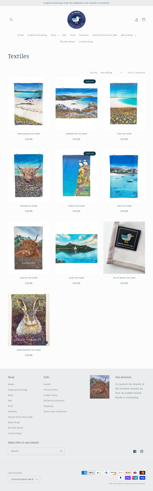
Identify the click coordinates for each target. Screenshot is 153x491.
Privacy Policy (51, 389)
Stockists (12, 411)
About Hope (14, 422)
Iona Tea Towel (124, 206)
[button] (11, 19)
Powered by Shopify (137, 483)
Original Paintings (17, 389)
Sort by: (94, 72)
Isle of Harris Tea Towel (124, 277)
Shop (10, 395)
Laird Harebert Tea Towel (29, 350)
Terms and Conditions (55, 411)
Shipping (48, 406)
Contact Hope (15, 433)
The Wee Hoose (15, 427)
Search (47, 384)
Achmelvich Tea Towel (76, 133)
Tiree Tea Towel (124, 133)
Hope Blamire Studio (121, 483)
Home (11, 384)
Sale (10, 400)
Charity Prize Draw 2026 (20, 417)
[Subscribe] (60, 451)
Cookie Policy (51, 395)
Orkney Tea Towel (76, 206)
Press (10, 406)
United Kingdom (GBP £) (22, 479)
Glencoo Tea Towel (29, 277)
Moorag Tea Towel (28, 206)
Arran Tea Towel (76, 277)
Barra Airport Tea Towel (29, 133)
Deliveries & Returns (54, 400)
